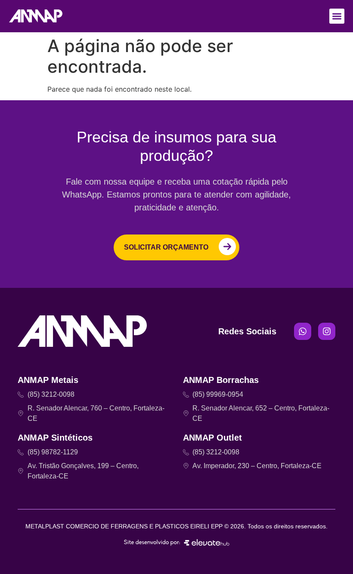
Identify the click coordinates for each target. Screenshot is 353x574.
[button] (336, 16)
